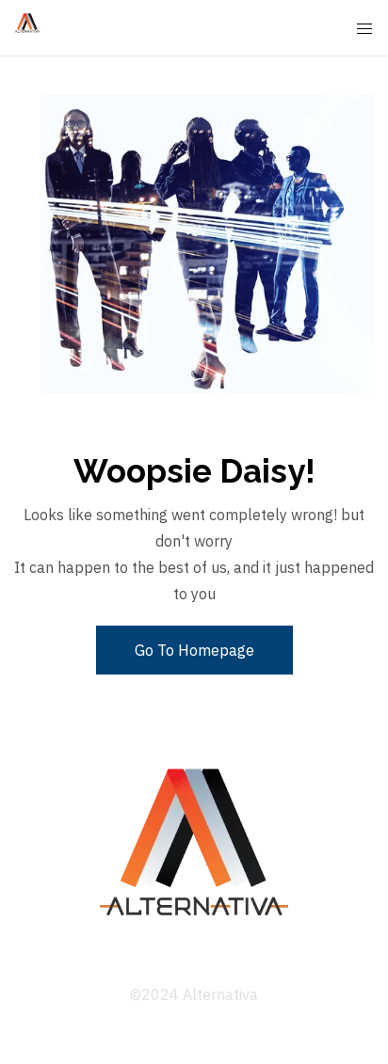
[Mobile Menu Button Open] (364, 29)
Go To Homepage (194, 650)
